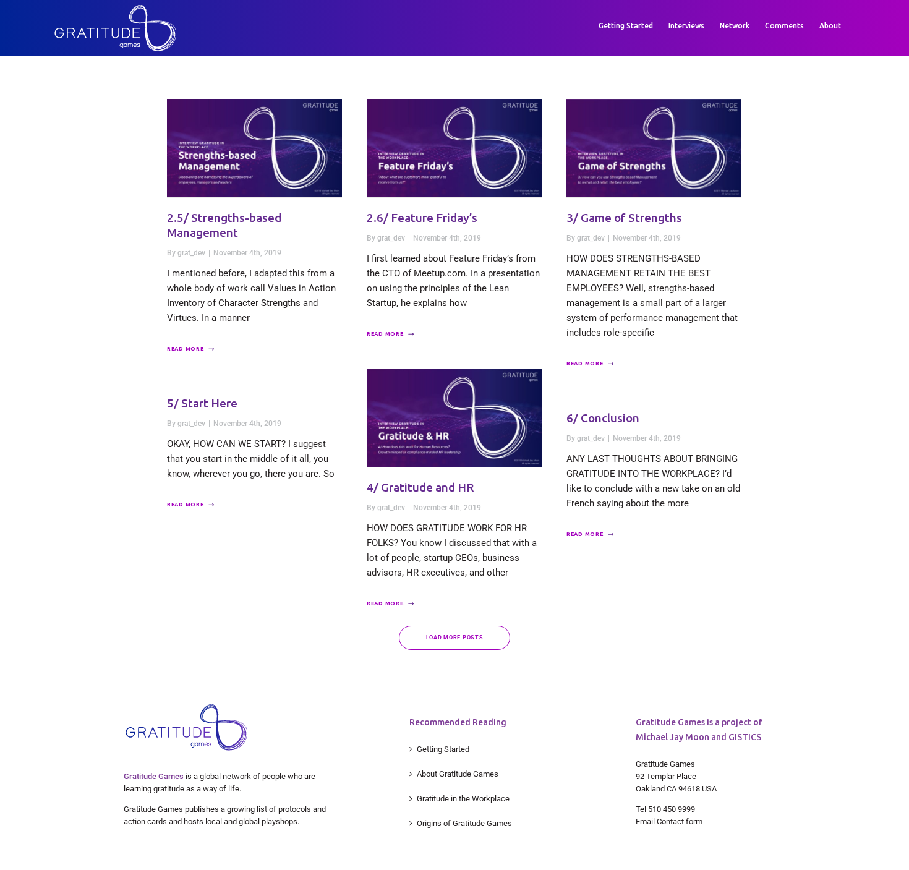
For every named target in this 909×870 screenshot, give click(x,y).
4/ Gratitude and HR (420, 487)
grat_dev (191, 253)
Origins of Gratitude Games (464, 823)
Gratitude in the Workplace (463, 798)
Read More (185, 349)
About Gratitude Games (457, 773)
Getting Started (443, 749)
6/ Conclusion (602, 418)
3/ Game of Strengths (624, 217)
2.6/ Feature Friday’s (422, 217)
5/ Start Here (202, 403)
